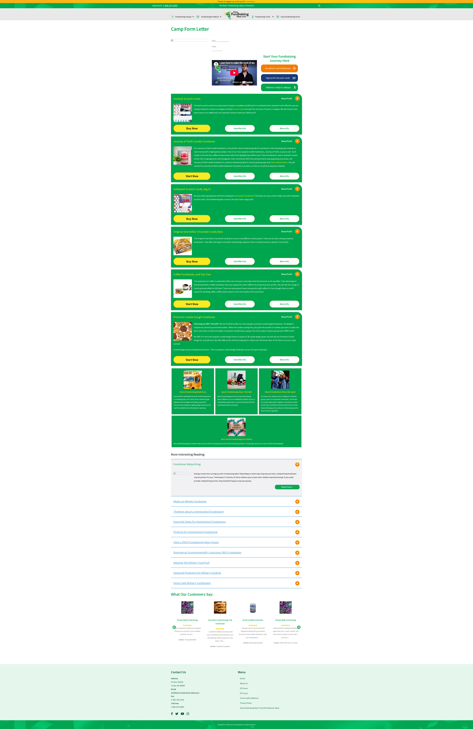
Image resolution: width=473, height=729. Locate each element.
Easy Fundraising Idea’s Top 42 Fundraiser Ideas (259, 708)
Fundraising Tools (263, 16)
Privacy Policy (246, 703)
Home (236, 14)
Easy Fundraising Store (290, 16)
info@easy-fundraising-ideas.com (185, 692)
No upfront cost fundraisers (278, 68)
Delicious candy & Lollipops (278, 87)
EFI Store (244, 688)
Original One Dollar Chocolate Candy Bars (198, 231)
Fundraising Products (210, 16)
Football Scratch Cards (186, 98)
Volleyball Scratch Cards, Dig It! (192, 189)
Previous (174, 627)
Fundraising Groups (183, 16)
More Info (284, 128)
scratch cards (239, 109)
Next (299, 627)
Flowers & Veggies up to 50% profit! (236, 1)
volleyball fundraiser (245, 196)
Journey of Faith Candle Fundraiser (194, 141)
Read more (287, 487)
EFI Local (244, 693)
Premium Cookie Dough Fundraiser (194, 317)
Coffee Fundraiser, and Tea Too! (192, 274)
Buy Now (192, 128)
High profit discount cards (278, 77)
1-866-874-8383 (170, 5)
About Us (244, 683)
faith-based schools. (279, 162)
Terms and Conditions (249, 698)
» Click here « (250, 1)
